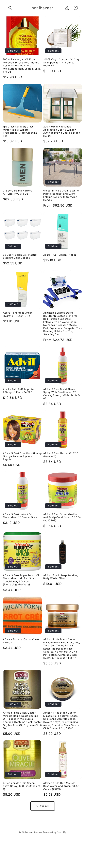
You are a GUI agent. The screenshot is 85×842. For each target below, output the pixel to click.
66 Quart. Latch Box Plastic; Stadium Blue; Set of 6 (20, 256)
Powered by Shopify (54, 832)
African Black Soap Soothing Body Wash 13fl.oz (60, 577)
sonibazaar (35, 832)
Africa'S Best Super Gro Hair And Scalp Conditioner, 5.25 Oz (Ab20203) (62, 517)
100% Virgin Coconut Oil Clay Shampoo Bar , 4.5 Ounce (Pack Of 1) (61, 62)
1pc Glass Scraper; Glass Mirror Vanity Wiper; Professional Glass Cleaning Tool (20, 131)
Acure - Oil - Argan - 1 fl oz (59, 254)
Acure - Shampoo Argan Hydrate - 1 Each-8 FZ (18, 314)
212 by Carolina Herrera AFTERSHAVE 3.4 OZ (17, 192)
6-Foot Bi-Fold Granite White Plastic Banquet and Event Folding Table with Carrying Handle (61, 195)
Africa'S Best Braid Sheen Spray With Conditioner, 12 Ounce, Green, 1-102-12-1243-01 (62, 394)
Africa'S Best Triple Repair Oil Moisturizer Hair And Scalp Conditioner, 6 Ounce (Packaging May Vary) (21, 580)
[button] (10, 8)
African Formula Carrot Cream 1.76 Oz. (22, 641)
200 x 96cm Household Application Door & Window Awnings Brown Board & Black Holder (61, 131)
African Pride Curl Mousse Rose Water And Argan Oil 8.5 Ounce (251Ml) (61, 786)
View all (42, 806)
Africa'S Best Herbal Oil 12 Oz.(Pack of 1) (62, 455)
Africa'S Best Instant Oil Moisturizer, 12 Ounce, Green (21, 516)
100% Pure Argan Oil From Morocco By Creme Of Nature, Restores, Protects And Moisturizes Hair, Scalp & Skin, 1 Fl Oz (22, 65)
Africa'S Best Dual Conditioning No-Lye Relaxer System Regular (22, 456)
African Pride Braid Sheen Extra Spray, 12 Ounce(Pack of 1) (21, 786)
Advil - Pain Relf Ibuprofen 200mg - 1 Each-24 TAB (19, 391)
